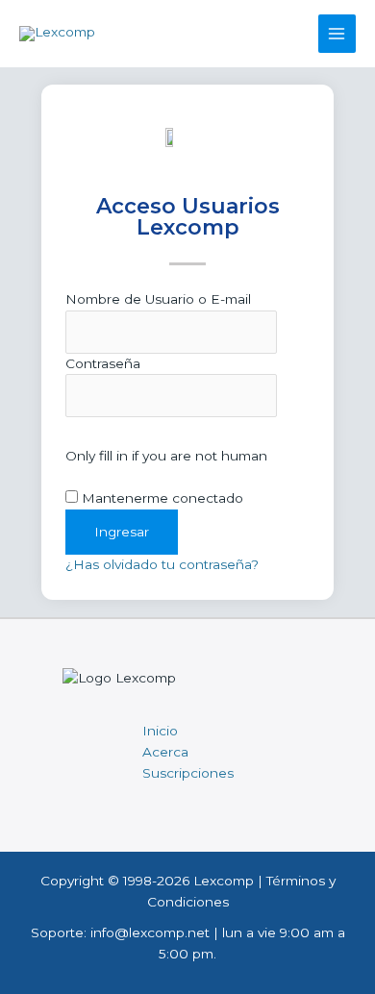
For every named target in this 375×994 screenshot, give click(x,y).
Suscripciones (188, 773)
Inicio (160, 730)
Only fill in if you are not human (166, 455)
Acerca (165, 751)
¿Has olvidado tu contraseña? (162, 564)
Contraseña (102, 363)
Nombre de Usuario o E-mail (158, 299)
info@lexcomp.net (150, 932)
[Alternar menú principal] (337, 33)
